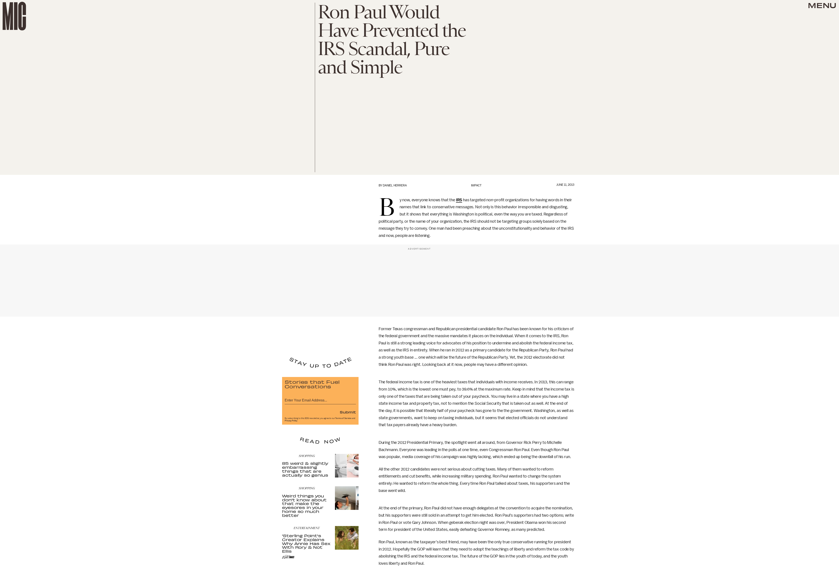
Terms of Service (343, 418)
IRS (459, 200)
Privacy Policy (291, 421)
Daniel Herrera (395, 185)
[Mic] (14, 16)
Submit (348, 412)
